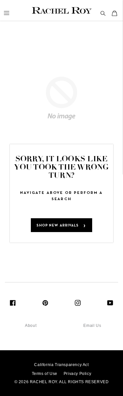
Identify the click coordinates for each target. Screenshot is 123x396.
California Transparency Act (61, 364)
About (30, 325)
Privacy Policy (77, 373)
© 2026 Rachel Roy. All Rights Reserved (61, 382)
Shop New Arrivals (57, 225)
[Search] (103, 13)
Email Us (92, 325)
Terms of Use (44, 373)
